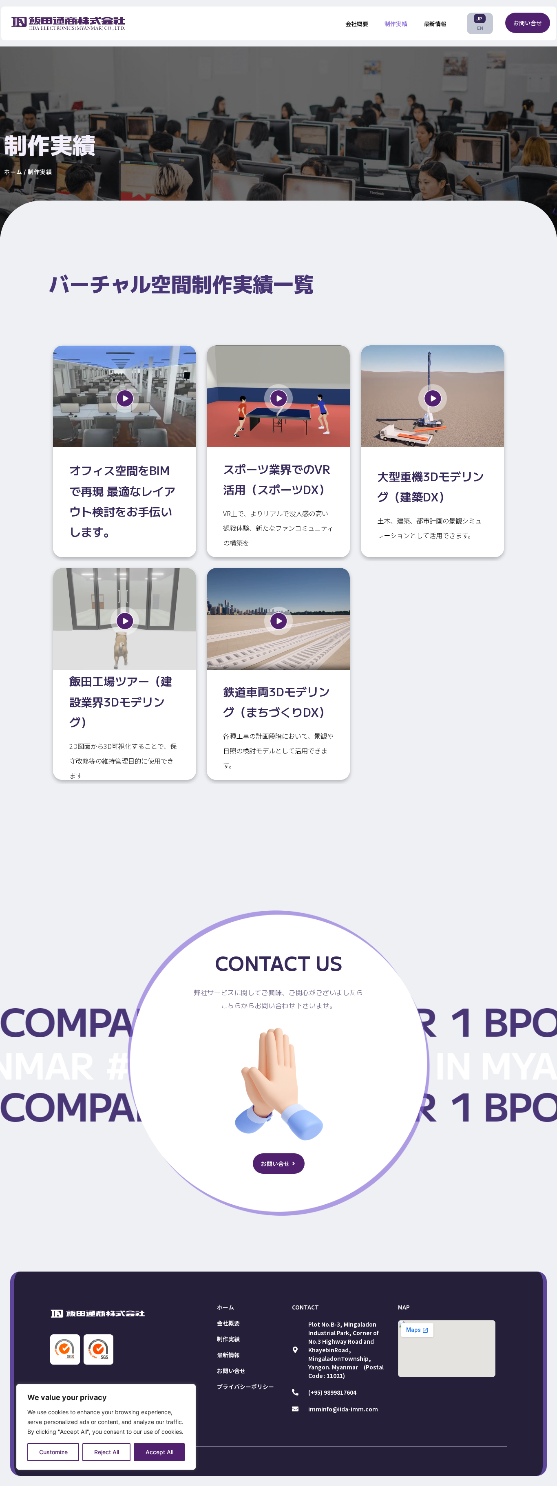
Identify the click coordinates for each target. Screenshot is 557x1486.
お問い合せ (231, 1371)
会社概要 (356, 24)
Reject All (106, 1451)
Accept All (159, 1451)
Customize (53, 1451)
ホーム (225, 1307)
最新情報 (435, 24)
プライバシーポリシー (245, 1386)
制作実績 (396, 24)
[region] (106, 1427)
